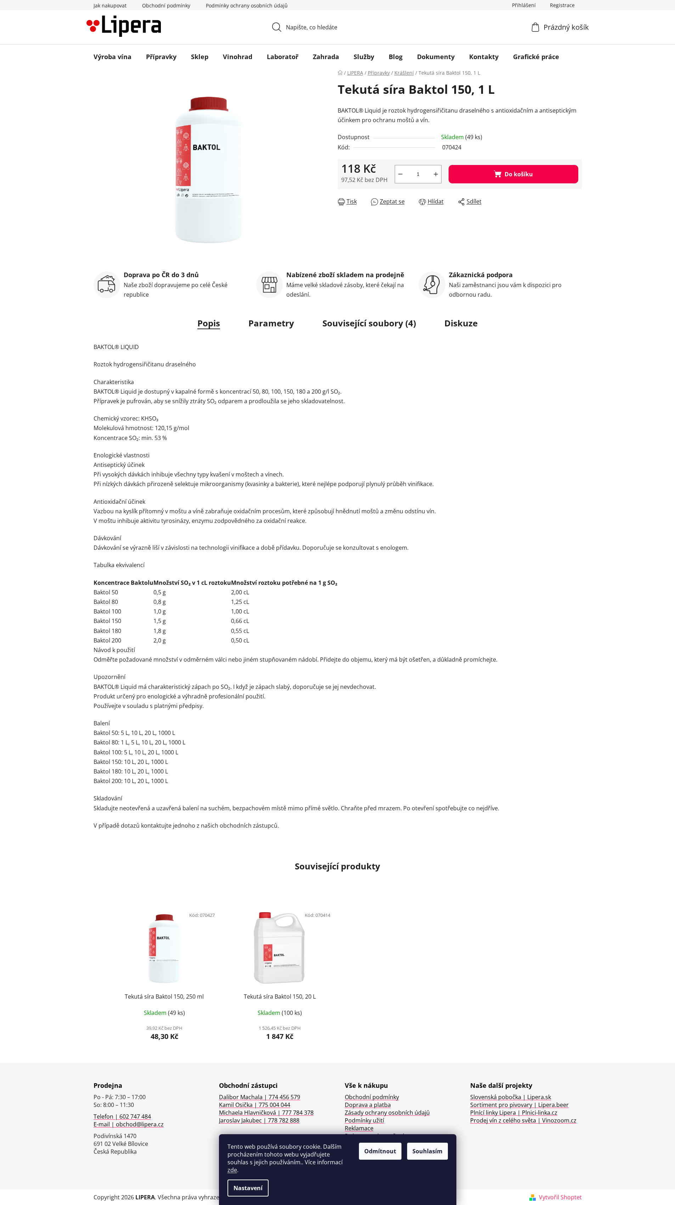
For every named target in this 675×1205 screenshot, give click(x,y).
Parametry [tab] (271, 323)
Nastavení (248, 1188)
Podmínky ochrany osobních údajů (247, 5)
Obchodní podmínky (166, 5)
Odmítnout (380, 1151)
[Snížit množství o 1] (400, 174)
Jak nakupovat (110, 5)
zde (232, 1170)
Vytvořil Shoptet (560, 1197)
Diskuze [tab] (461, 323)
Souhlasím (427, 1151)
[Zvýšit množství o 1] (436, 174)
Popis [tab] (208, 323)
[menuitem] (112, 57)
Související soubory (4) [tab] (369, 323)
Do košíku (519, 174)
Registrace (562, 5)
